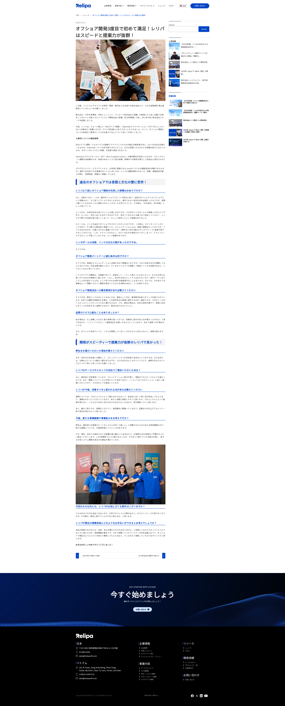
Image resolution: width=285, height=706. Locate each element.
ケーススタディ (190, 662)
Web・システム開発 (148, 674)
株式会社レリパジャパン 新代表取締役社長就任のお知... (194, 81)
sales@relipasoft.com (88, 656)
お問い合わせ (199, 5)
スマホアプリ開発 (147, 679)
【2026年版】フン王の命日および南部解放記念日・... (194, 45)
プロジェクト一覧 (191, 665)
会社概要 (144, 648)
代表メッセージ (146, 651)
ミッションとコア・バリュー (151, 656)
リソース (188, 643)
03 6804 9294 (84, 652)
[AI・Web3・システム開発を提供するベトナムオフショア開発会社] (83, 5)
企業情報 (107, 5)
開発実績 (130, 5)
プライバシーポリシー (151, 695)
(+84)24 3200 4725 (86, 674)
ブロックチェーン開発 (149, 677)
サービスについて (147, 668)
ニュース (161, 5)
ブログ (171, 5)
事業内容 (118, 5)
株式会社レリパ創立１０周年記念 (194, 62)
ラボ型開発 (145, 671)
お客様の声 (189, 668)
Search (171, 24)
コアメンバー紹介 (147, 653)
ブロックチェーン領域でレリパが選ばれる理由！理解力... (194, 54)
